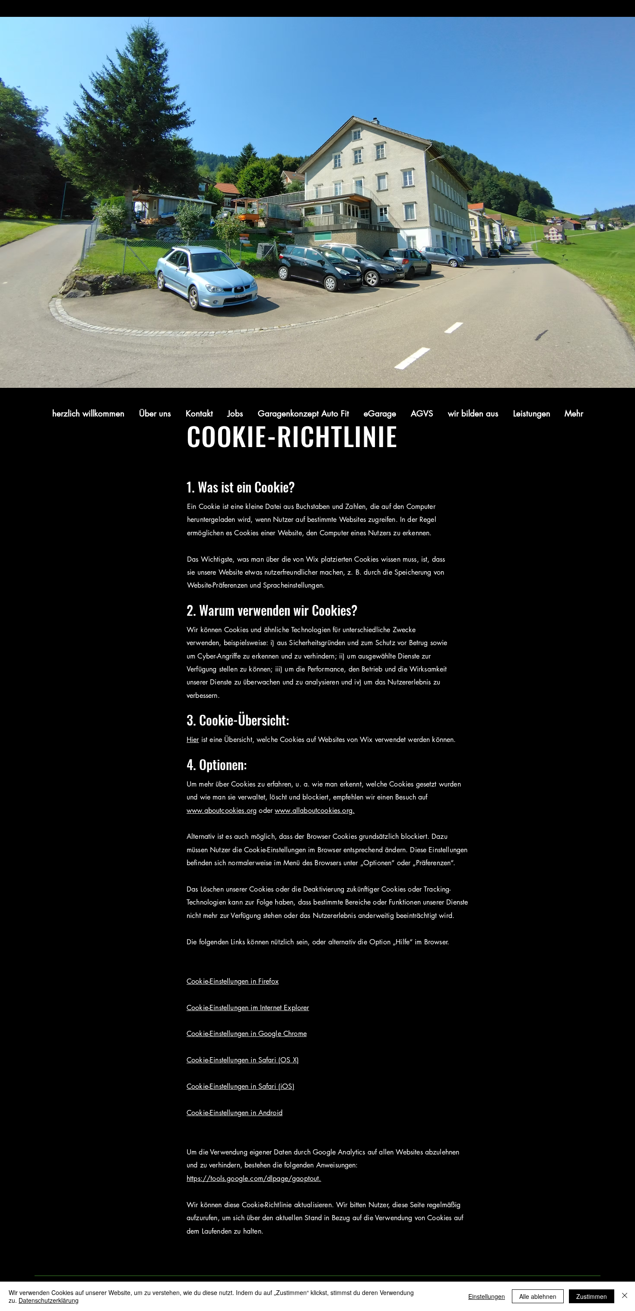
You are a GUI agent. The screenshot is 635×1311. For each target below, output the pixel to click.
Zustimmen (591, 1296)
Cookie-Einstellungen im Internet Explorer (248, 1007)
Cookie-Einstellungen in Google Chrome (247, 1033)
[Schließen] (624, 1296)
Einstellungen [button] (486, 1296)
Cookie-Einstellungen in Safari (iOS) (241, 1086)
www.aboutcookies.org (222, 810)
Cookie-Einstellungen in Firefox (233, 981)
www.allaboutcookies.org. (315, 810)
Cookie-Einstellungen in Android (235, 1112)
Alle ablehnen (537, 1296)
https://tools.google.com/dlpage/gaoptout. (254, 1178)
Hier (193, 739)
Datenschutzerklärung (49, 1300)
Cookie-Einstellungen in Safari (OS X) (243, 1060)
